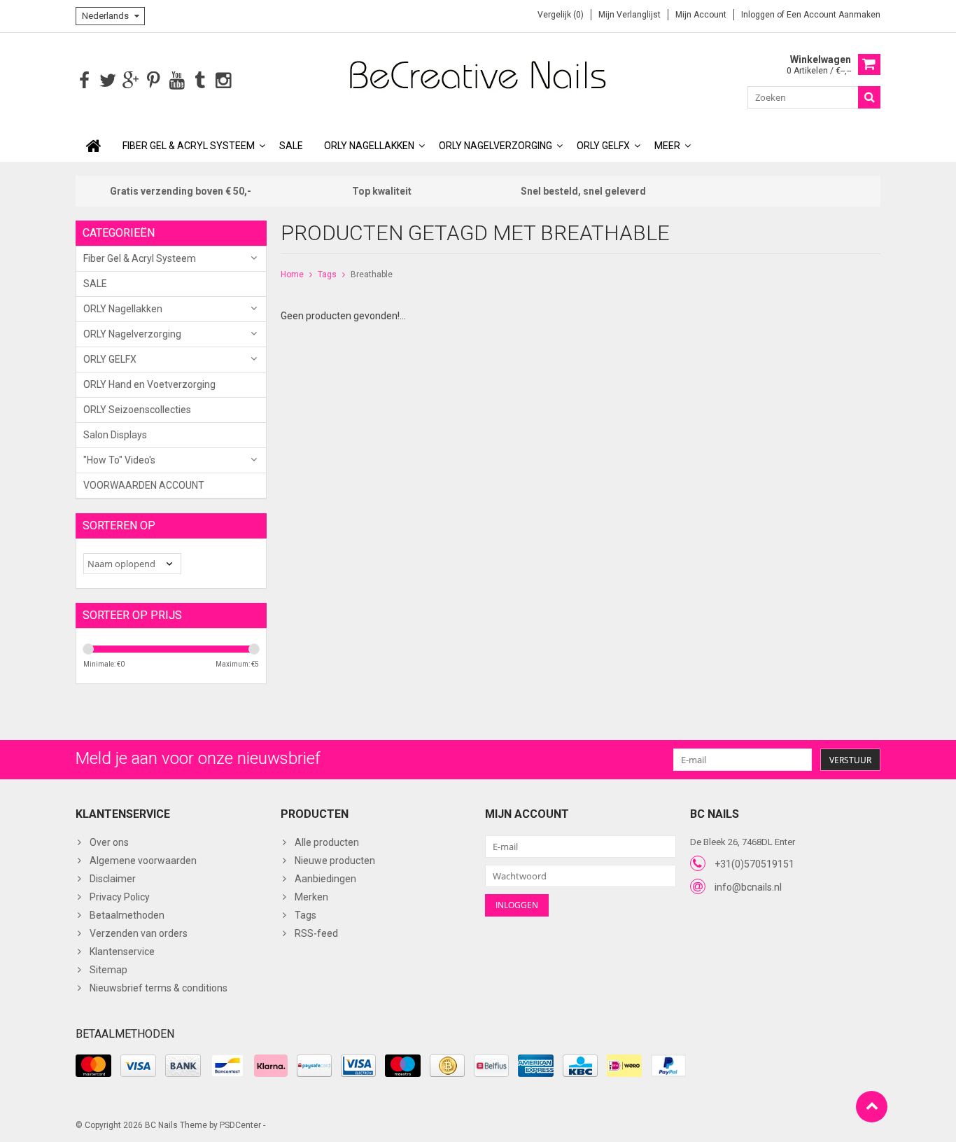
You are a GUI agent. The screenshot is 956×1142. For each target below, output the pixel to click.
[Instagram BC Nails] (223, 80)
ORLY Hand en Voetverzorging (149, 384)
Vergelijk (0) (560, 15)
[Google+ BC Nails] (130, 80)
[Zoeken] (869, 97)
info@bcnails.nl (748, 887)
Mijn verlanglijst (629, 15)
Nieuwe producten (335, 860)
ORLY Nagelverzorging (495, 145)
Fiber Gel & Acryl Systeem (188, 145)
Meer (667, 145)
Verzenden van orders (139, 933)
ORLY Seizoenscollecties (137, 409)
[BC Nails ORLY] (478, 74)
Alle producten (327, 842)
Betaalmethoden (127, 915)
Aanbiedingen (325, 878)
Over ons (109, 842)
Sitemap (108, 969)
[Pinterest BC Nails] (153, 80)
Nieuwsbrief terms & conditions (158, 988)
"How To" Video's (119, 460)
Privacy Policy (120, 897)
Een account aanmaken (833, 15)
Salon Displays (115, 434)
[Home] (94, 145)
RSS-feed (316, 933)
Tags (327, 274)
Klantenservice (122, 951)
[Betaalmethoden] (93, 1065)
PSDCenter (240, 1125)
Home (292, 274)
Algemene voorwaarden (143, 860)
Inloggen (759, 15)
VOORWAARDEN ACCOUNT (143, 485)
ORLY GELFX (603, 145)
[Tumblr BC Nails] (200, 80)
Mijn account (700, 15)
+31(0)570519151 (754, 864)
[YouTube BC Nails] (176, 80)
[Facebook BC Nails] (84, 80)
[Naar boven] (871, 1106)
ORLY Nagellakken (369, 145)
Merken (311, 897)
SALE (291, 145)
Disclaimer (113, 878)
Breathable (372, 274)
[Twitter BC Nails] (107, 80)
